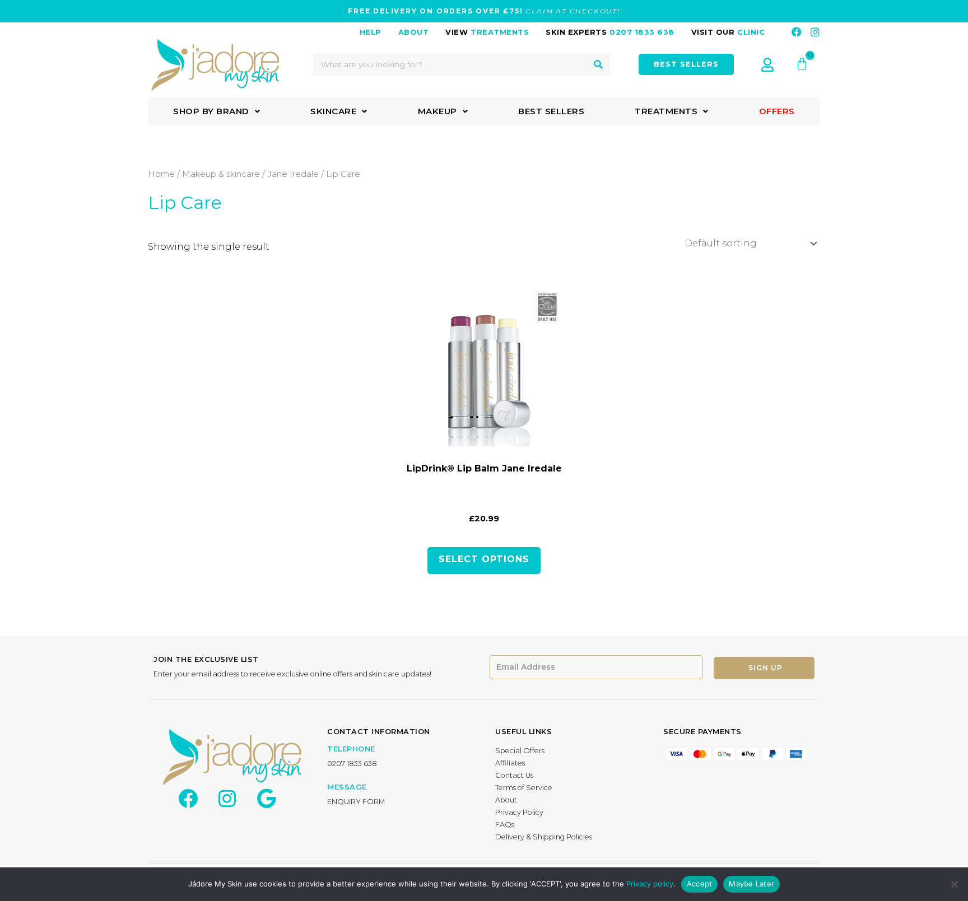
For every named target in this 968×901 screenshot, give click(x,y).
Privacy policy (649, 883)
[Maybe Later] (954, 884)
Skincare (333, 111)
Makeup (437, 111)
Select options (484, 559)
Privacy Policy (519, 812)
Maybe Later (751, 883)
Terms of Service (523, 787)
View (487, 31)
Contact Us (514, 775)
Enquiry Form (356, 801)
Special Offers (519, 750)
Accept (700, 883)
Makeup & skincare (221, 174)
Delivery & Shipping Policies (543, 837)
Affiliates (510, 763)
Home (161, 174)
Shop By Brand (211, 111)
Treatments (666, 111)
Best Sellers (551, 111)
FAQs (504, 824)
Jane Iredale (293, 174)
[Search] (598, 64)
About (506, 800)
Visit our (728, 31)
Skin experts (610, 31)
